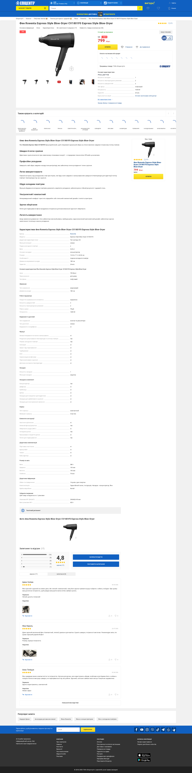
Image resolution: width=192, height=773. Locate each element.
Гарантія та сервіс (103, 751)
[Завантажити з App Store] (144, 755)
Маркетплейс (61, 754)
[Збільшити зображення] (91, 33)
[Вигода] (149, 3)
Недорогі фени (25, 719)
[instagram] (147, 729)
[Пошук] (140, 8)
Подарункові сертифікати (105, 756)
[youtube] (142, 729)
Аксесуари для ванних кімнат (45, 719)
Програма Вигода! (103, 758)
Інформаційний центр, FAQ (25, 741)
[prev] (168, 113)
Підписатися (88, 729)
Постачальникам (62, 751)
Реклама (59, 756)
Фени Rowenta (66, 719)
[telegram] (163, 729)
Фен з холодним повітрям (107, 719)
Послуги (100, 754)
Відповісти (28, 616)
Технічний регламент (33, 510)
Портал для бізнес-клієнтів (146, 744)
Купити (107, 47)
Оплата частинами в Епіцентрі (145, 96)
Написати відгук (95, 557)
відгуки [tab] (32, 574)
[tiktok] (158, 729)
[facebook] (136, 729)
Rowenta (73, 234)
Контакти (59, 746)
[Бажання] (158, 8)
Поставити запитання (96, 564)
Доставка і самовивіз (104, 746)
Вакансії (59, 749)
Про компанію (61, 742)
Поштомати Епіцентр (104, 761)
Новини (59, 744)
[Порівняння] (148, 8)
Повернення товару (103, 749)
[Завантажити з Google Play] (144, 760)
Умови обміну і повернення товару (110, 103)
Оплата (99, 742)
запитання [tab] (60, 574)
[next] (173, 113)
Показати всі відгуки (70, 703)
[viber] (152, 729)
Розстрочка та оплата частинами (108, 744)
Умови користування (144, 742)
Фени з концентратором (84, 719)
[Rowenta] (103, 75)
